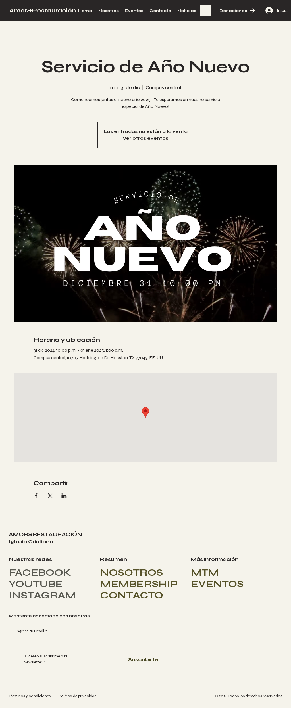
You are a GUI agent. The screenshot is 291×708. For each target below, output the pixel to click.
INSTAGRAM (42, 595)
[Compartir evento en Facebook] (36, 495)
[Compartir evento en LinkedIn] (64, 495)
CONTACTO (131, 595)
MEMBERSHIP (139, 584)
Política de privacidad (78, 696)
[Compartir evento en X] (50, 495)
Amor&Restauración (42, 10)
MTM (205, 572)
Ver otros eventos (145, 138)
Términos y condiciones (30, 696)
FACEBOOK (40, 572)
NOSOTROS (131, 572)
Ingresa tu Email (31, 631)
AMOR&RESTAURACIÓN (45, 534)
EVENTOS (217, 584)
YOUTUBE (36, 584)
